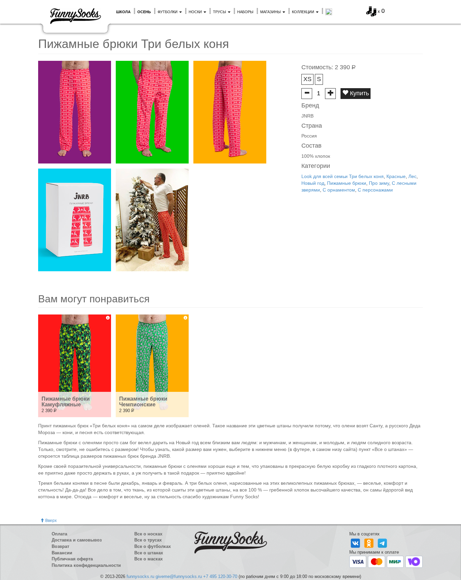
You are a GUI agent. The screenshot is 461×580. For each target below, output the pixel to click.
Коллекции (303, 12)
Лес (412, 176)
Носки (196, 12)
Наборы (245, 12)
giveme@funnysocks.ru (179, 576)
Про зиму (379, 183)
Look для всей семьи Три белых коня (342, 176)
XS (307, 79)
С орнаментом (339, 190)
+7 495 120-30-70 (220, 576)
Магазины (271, 12)
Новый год (312, 183)
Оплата (59, 533)
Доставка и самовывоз (77, 540)
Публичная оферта (72, 558)
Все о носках (148, 533)
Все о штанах (148, 552)
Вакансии (62, 552)
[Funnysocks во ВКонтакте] (356, 543)
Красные (396, 176)
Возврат (60, 546)
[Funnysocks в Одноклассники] (369, 543)
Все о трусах (148, 540)
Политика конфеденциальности (86, 565)
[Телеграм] (382, 543)
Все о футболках (152, 546)
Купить (358, 93)
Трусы (220, 12)
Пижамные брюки (346, 183)
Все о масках (148, 558)
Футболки (168, 12)
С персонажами (375, 190)
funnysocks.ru (140, 576)
